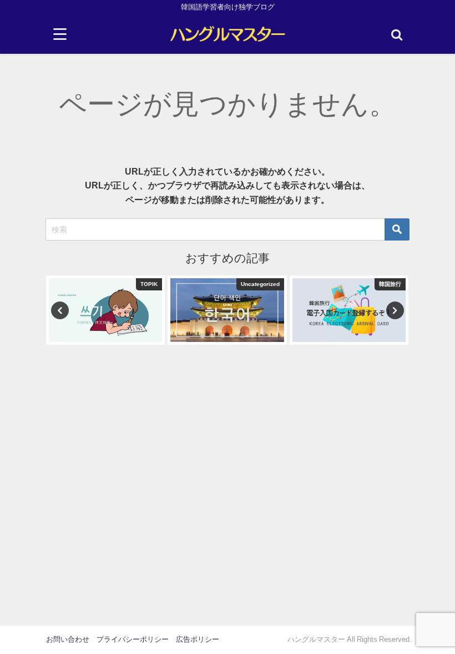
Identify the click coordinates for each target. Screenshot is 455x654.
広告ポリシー (197, 639)
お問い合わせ (67, 639)
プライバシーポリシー (133, 639)
